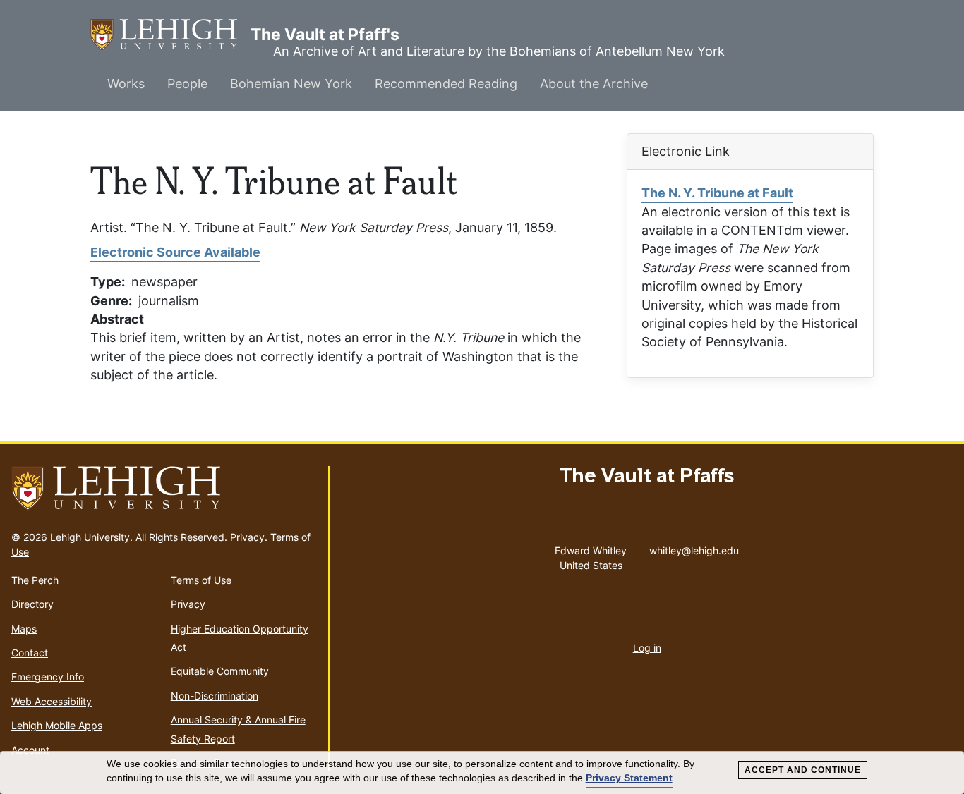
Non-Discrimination (214, 695)
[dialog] (482, 773)
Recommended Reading (446, 83)
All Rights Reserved (179, 537)
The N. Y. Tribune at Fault (717, 193)
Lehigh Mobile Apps (56, 725)
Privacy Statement (629, 777)
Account (30, 750)
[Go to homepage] (164, 488)
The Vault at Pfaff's (170, 35)
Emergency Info (47, 676)
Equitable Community (220, 671)
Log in (647, 647)
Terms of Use (201, 580)
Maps (24, 628)
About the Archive (594, 83)
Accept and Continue (803, 770)
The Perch (35, 580)
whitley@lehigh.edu (694, 547)
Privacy (247, 537)
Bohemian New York (291, 83)
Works (126, 83)
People (187, 83)
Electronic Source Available (175, 252)
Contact (29, 652)
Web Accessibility (51, 701)
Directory (32, 604)
